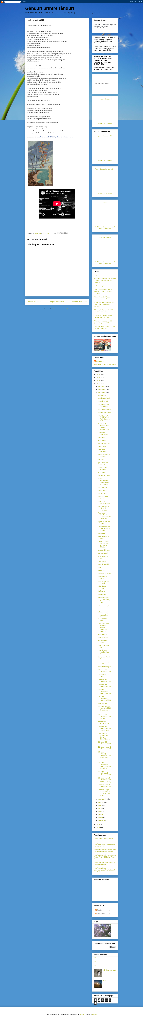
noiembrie (102, 389)
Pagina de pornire (56, 302)
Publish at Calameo (105, 123)
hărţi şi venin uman (102, 587)
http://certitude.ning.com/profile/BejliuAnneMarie (105, 863)
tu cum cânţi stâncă (102, 619)
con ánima (101, 459)
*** (95, 958)
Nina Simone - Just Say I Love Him (104, 652)
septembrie (102, 799)
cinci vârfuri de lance (103, 557)
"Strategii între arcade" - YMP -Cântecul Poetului (105, 327)
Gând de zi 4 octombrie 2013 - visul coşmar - (104, 728)
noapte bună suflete (102, 577)
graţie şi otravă (103, 703)
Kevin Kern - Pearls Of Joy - (104, 722)
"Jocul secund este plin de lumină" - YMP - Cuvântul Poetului (103, 291)
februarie (101, 820)
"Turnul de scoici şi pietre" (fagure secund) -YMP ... (103, 316)
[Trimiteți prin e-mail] (59, 233)
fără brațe (106, 981)
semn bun (101, 437)
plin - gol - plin (103, 487)
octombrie (102, 392)
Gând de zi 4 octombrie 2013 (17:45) (104, 717)
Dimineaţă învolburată (103, 433)
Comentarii (101, 913)
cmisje (82, 1014)
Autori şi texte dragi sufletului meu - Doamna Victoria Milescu (104, 304)
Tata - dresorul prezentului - (105, 169)
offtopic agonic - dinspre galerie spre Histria (104, 614)
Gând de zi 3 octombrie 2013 (104, 743)
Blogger (94, 1014)
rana (99, 567)
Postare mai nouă (34, 302)
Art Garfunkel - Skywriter (103, 468)
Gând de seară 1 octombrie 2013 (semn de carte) (104, 780)
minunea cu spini (104, 606)
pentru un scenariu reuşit (104, 502)
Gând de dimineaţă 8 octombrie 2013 (104, 691)
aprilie (100, 814)
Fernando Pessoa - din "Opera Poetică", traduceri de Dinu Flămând (105, 280)
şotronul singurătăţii (105, 136)
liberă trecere (102, 634)
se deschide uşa (103, 550)
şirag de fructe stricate (103, 463)
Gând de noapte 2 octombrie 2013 (104, 748)
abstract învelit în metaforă (104, 455)
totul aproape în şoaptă (103, 537)
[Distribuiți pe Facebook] (65, 233)
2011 (98, 827)
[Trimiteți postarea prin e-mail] (54, 233)
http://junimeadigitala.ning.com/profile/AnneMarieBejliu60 (105, 850)
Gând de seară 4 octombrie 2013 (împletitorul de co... (104, 709)
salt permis (102, 609)
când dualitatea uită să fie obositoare (103, 508)
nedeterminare (103, 637)
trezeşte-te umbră (104, 409)
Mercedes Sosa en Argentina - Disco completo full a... (104, 600)
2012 (99, 824)
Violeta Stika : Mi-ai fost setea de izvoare (104, 528)
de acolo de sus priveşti (103, 582)
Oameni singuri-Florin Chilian (103, 405)
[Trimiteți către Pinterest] (67, 233)
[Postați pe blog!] (61, 233)
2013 (99, 384)
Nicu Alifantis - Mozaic (103, 497)
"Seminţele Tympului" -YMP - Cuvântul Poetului (104, 311)
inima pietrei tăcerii (102, 641)
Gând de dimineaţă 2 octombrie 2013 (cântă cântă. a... (104, 755)
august (101, 802)
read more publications (107, 228)
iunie (100, 808)
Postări (99, 910)
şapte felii (101, 533)
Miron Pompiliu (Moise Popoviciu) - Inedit (102, 298)
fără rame (101, 591)
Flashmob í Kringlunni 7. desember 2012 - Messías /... (104, 515)
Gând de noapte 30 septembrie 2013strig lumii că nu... (104, 792)
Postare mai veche (79, 302)
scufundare (102, 395)
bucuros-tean (102, 490)
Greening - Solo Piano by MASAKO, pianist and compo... (103, 627)
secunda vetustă (105, 237)
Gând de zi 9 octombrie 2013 (104, 671)
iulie (100, 805)
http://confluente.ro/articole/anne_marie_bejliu (104, 845)
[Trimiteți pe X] (63, 233)
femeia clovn (102, 561)
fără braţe (101, 570)
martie (100, 817)
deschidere (102, 594)
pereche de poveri (105, 99)
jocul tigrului (102, 472)
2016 (99, 374)
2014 (99, 380)
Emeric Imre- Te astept (103, 676)
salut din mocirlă (103, 564)
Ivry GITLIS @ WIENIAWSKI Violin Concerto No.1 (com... (104, 418)
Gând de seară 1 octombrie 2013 (104, 786)
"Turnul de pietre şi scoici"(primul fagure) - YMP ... (103, 322)
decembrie (102, 386)
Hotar (105, 202)
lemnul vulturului (103, 444)
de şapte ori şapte (104, 573)
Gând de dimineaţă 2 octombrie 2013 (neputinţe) (104, 765)
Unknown (100, 361)
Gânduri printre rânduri (49, 8)
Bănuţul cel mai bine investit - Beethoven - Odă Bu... (103, 544)
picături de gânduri (100, 286)
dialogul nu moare (104, 412)
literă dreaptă (102, 440)
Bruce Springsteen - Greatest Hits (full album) (103, 481)
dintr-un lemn (102, 493)
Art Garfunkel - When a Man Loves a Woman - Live (103, 426)
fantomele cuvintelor (102, 450)
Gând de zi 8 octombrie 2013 (104, 680)
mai (99, 811)
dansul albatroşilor (104, 667)
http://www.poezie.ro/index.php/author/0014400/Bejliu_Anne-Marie (105, 857)
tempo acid (102, 447)
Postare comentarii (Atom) (61, 309)
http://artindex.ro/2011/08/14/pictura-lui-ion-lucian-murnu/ (55, 137)
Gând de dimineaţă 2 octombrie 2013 (104, 773)
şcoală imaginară (104, 398)
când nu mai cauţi (109, 970)
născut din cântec (104, 475)
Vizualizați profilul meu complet (105, 364)
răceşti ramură (103, 401)
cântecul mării (103, 553)
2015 (99, 377)
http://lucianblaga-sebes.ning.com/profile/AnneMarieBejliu (105, 870)
